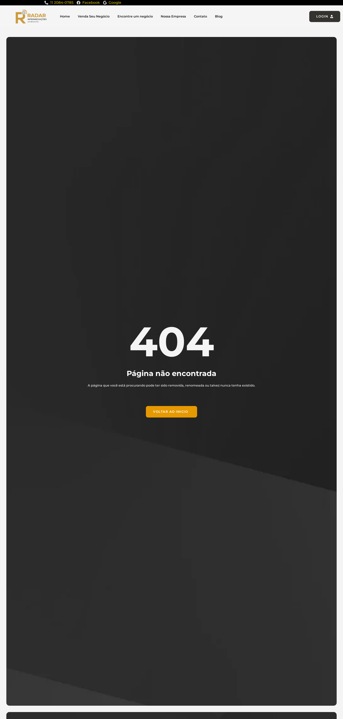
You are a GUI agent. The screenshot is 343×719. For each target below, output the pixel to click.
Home (65, 16)
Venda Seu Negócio (94, 16)
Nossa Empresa (173, 16)
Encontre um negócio (135, 16)
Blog (219, 16)
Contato (200, 16)
